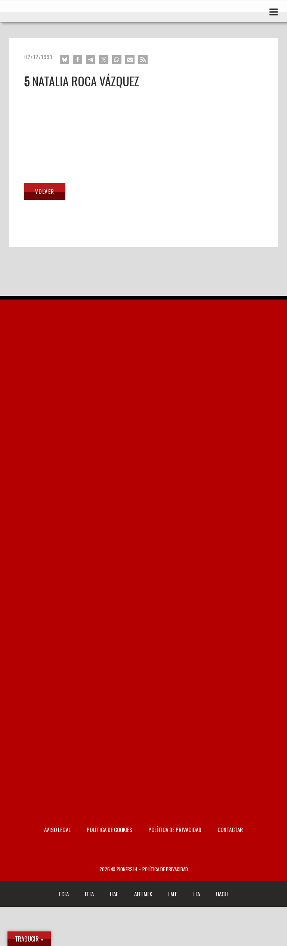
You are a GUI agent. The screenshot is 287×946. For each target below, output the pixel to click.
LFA (196, 894)
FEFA (89, 894)
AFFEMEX (143, 894)
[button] (64, 59)
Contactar (230, 829)
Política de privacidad (174, 829)
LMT (172, 894)
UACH (222, 894)
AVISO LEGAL (57, 829)
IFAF (114, 894)
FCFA (64, 894)
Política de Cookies (109, 829)
